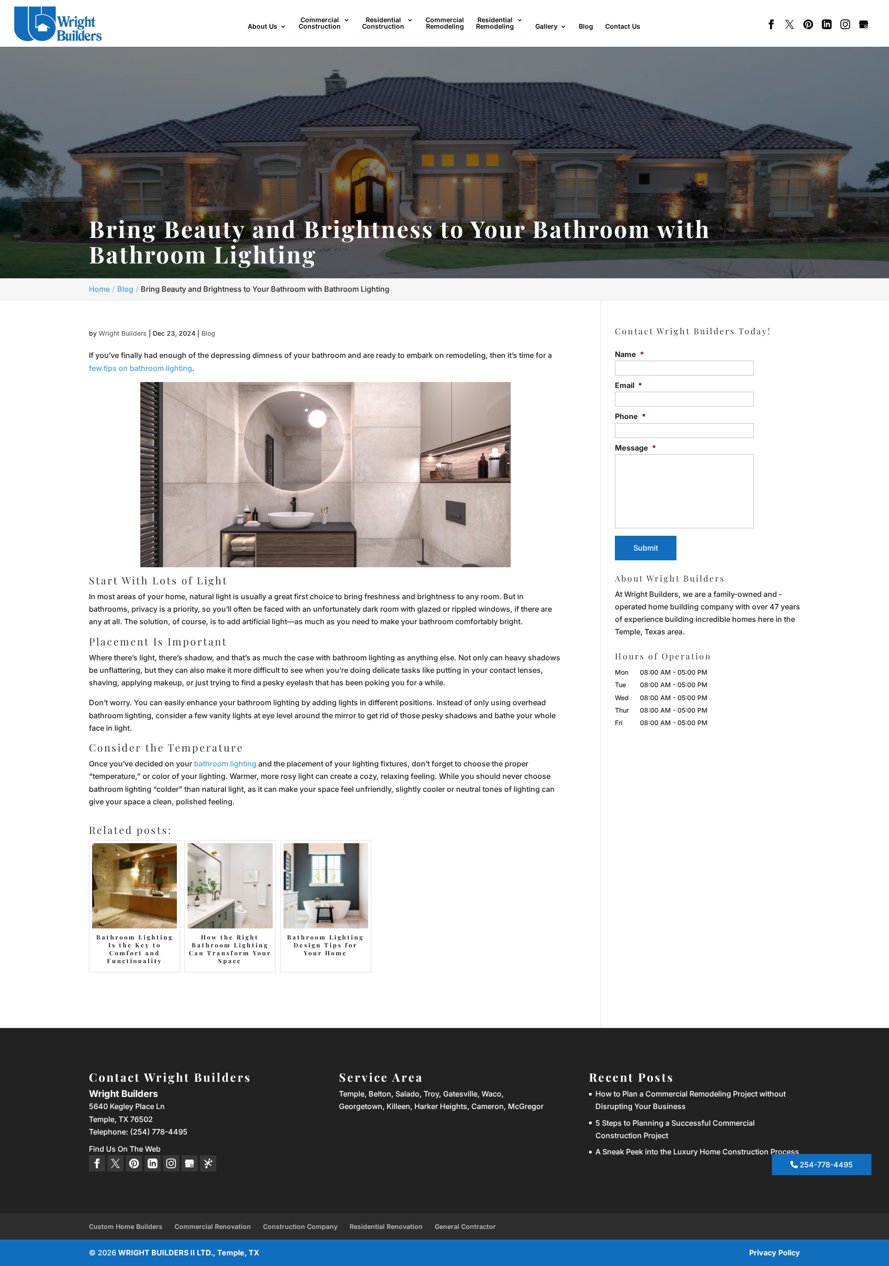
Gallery (546, 26)
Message (635, 447)
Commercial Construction (320, 23)
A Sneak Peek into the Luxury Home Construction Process (697, 1151)
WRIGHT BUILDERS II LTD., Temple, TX (188, 1252)
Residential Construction (383, 23)
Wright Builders (123, 333)
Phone (630, 416)
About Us (262, 26)
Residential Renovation (386, 1226)
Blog (586, 26)
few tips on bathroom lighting (140, 368)
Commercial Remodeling (445, 23)
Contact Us (622, 26)
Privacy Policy (774, 1252)
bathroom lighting (225, 763)
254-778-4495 (825, 1164)
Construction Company (300, 1226)
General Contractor (465, 1226)
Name (629, 354)
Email (628, 385)
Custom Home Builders (126, 1226)
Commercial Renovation (213, 1226)
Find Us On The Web (125, 1148)
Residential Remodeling (495, 23)
